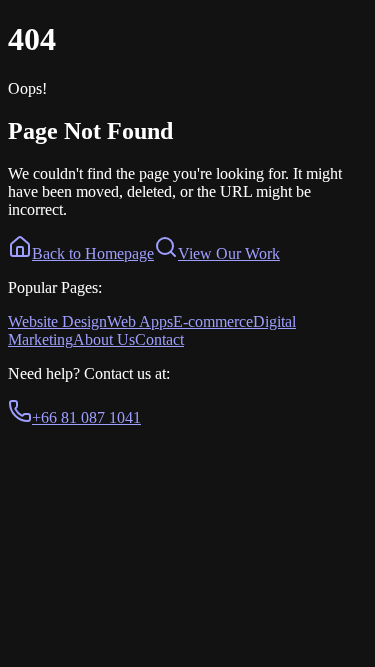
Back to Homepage (93, 253)
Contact (159, 339)
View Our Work (229, 253)
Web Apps (140, 321)
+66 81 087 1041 (86, 417)
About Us (104, 339)
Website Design (57, 321)
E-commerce (213, 321)
